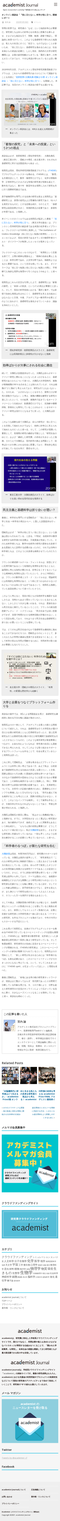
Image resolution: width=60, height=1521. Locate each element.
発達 (48, 1273)
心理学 (33, 1264)
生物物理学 (37, 1273)
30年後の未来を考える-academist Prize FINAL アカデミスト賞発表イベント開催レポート (47, 1098)
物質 (44, 1269)
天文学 (8, 1264)
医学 (37, 1261)
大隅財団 (34, 830)
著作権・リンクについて (13, 1308)
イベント (37, 22)
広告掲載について (38, 1489)
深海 (28, 1269)
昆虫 (6, 1268)
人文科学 (9, 1261)
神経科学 (7, 1276)
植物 (16, 1268)
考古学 (25, 1277)
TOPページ (7, 1300)
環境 (50, 1269)
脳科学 (31, 1276)
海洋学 (23, 1269)
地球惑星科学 (51, 1261)
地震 (3, 1265)
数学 (48, 1265)
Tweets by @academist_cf (14, 1457)
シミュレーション (41, 1257)
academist (9, 1373)
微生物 (26, 1264)
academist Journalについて (14, 1297)
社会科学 (54, 1273)
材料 (11, 1268)
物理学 (35, 1268)
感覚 (44, 1265)
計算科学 (39, 1277)
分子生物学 (20, 1261)
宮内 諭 (7, 22)
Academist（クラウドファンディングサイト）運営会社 (20, 1512)
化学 (30, 1260)
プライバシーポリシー (12, 1304)
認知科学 (46, 1277)
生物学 (26, 1272)
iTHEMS (52, 170)
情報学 (40, 1265)
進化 (52, 1276)
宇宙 (15, 1265)
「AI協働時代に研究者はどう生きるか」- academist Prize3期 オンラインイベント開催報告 (10, 1098)
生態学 (16, 1273)
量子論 (10, 1280)
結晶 (20, 1276)
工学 (21, 1264)
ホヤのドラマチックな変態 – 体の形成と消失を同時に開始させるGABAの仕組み (13, 1111)
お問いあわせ (7, 1496)
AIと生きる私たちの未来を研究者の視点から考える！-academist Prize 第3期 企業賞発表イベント (28, 1098)
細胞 (14, 1276)
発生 (44, 1273)
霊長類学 (17, 1281)
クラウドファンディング (17, 1257)
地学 (42, 1261)
